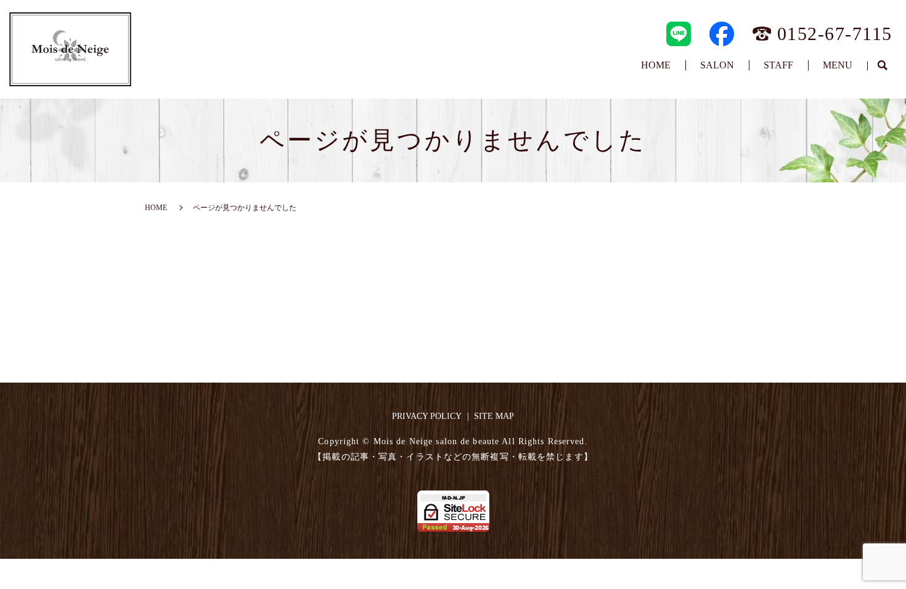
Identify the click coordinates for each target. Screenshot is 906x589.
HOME (656, 65)
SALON (717, 65)
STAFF (778, 65)
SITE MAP (494, 416)
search (882, 66)
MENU (837, 65)
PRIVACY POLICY (427, 416)
